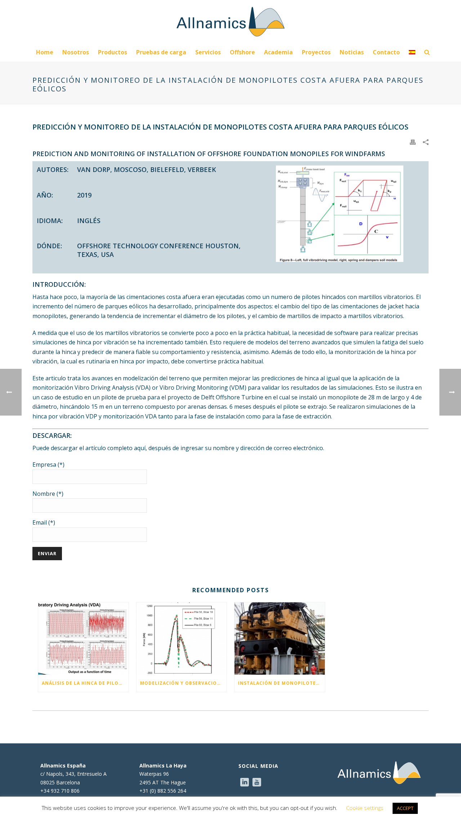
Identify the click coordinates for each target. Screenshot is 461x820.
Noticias (352, 52)
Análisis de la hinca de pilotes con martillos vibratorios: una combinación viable (85, 683)
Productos (112, 52)
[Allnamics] (230, 21)
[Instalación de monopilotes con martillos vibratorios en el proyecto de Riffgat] (279, 638)
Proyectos (316, 52)
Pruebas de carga (161, 52)
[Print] (413, 141)
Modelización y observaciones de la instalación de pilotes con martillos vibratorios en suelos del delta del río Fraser (183, 683)
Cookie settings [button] (365, 807)
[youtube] (256, 782)
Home (44, 52)
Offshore (242, 52)
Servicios (208, 52)
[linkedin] (244, 782)
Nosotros (75, 52)
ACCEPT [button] (405, 808)
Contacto (386, 52)
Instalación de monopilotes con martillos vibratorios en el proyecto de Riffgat (281, 683)
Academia (278, 52)
